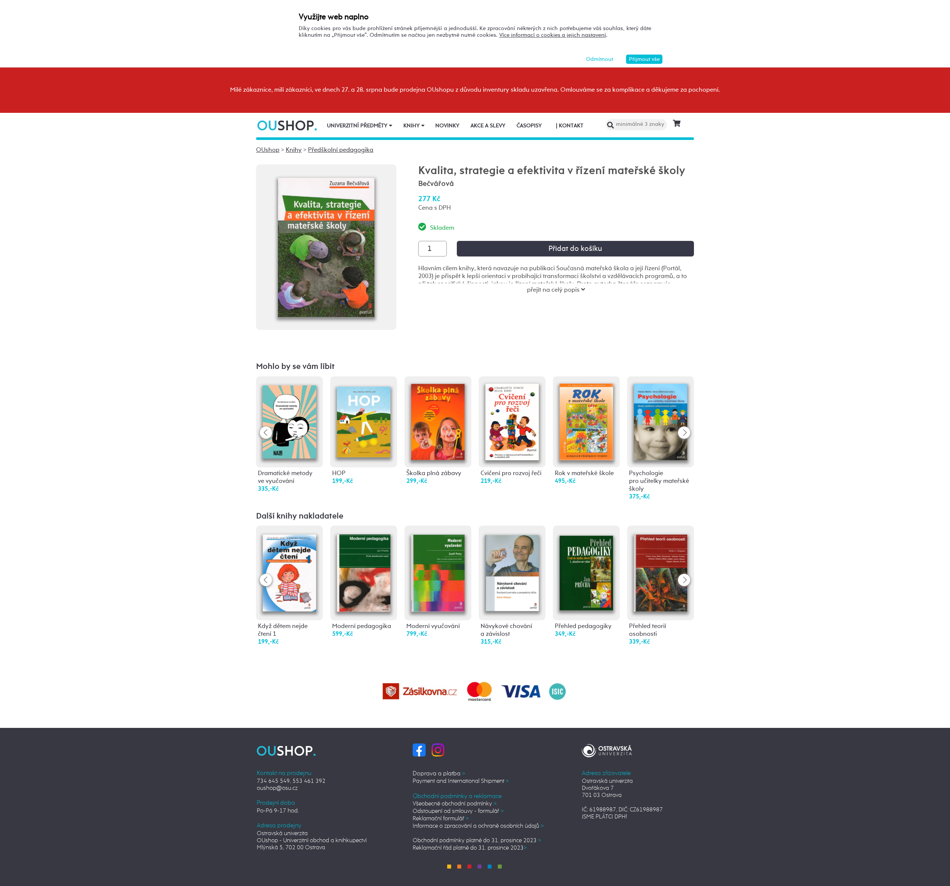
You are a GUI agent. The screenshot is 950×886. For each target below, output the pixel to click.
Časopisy (529, 125)
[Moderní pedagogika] (363, 571)
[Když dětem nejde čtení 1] (289, 571)
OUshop (267, 150)
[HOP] (363, 418)
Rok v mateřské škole (584, 473)
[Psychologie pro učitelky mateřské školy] (660, 421)
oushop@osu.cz (277, 788)
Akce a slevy (488, 125)
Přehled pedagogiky (583, 626)
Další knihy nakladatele (299, 516)
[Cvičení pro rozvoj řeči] (512, 421)
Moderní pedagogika (361, 626)
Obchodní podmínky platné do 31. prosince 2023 (477, 840)
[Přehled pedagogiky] (586, 569)
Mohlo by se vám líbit (295, 367)
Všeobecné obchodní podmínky (455, 804)
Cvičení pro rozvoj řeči (511, 473)
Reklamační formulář (441, 818)
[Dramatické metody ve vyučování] (289, 419)
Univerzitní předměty (358, 125)
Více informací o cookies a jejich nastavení (552, 35)
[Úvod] (288, 125)
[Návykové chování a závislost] (512, 570)
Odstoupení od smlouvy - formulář (458, 811)
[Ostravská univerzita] (607, 749)
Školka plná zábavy (433, 473)
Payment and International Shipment (461, 781)
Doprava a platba (439, 774)
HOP (338, 473)
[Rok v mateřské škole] (586, 421)
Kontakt (569, 125)
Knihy (412, 125)
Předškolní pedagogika (340, 150)
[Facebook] (419, 749)
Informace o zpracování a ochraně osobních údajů (478, 826)
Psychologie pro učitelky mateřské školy (659, 481)
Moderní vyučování (433, 626)
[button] (684, 432)
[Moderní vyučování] (438, 571)
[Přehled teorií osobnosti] (660, 571)
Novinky (447, 125)
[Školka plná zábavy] (438, 421)
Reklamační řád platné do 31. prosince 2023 (470, 848)
